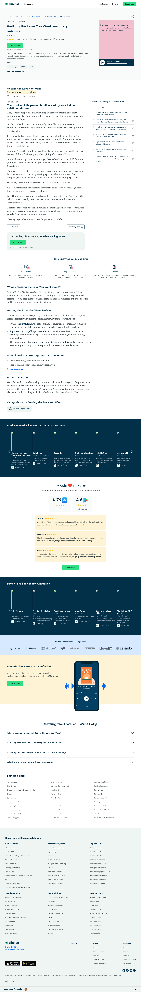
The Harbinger (99, 790)
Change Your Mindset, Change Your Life (21, 790)
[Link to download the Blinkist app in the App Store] (12, 963)
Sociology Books (96, 921)
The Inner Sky (99, 794)
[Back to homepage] (12, 4)
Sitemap (21, 975)
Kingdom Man (55, 790)
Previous (15, 227)
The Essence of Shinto (102, 782)
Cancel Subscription (100, 964)
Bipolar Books (95, 933)
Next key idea (74, 227)
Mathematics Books (12, 909)
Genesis (50, 933)
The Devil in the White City (57, 913)
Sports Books (10, 921)
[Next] (132, 451)
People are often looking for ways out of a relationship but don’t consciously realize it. (113, 128)
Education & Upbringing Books (16, 917)
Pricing (95, 948)
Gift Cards (96, 956)
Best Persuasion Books (98, 883)
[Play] (102, 62)
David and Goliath (54, 925)
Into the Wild (52, 909)
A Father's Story (12, 782)
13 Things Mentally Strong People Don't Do (19, 878)
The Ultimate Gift (100, 806)
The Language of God (101, 798)
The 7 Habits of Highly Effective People (19, 856)
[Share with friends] (132, 16)
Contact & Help (98, 960)
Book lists (73, 948)
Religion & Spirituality (33, 16)
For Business (103, 4)
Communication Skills (55, 883)
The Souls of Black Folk (56, 921)
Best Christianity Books (98, 848)
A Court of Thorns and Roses (58, 898)
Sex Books (9, 925)
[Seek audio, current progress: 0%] (117, 64)
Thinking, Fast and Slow (13, 868)
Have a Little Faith (57, 782)
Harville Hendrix (13, 31)
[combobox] (12, 981)
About (125, 948)
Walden (50, 917)
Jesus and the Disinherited (60, 786)
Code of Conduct (129, 960)
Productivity (52, 856)
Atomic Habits (10, 848)
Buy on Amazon (16, 369)
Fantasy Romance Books (98, 898)
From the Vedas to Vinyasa (16, 814)
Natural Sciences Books (13, 898)
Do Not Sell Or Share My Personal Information (105, 975)
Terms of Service (43, 975)
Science (50, 868)
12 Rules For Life (10, 864)
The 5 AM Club (10, 852)
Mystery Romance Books (99, 913)
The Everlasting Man (101, 786)
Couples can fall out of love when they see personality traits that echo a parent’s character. (113, 121)
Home (9, 16)
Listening (12, 66)
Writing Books (10, 901)
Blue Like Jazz (11, 786)
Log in (117, 4)
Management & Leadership (57, 864)
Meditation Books (11, 905)
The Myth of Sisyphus (55, 929)
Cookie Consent (69, 975)
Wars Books (9, 929)
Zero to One (9, 872)
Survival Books (95, 901)
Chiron (9, 794)
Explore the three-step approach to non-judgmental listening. (110, 143)
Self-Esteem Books (96, 925)
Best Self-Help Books (97, 860)
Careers (126, 952)
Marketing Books (11, 933)
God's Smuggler (13, 818)
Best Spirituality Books (98, 868)
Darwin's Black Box (13, 802)
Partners (126, 956)
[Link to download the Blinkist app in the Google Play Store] (29, 963)
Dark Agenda (11, 798)
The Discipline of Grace (59, 818)
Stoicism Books (10, 913)
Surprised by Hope (57, 802)
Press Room (127, 964)
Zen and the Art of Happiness (104, 818)
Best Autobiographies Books (100, 872)
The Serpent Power (101, 802)
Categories (28, 4)
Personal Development (56, 848)
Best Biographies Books (98, 876)
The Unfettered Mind (101, 810)
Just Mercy (51, 901)
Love (23, 66)
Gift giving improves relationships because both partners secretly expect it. (112, 135)
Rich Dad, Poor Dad (12, 860)
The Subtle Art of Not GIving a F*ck (17, 887)
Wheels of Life (99, 814)
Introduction (100, 107)
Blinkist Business (98, 952)
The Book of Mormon (58, 814)
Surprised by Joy (56, 806)
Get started (129, 4)
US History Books (96, 917)
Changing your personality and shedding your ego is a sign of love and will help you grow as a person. (113, 158)
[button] (70, 733)
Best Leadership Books (98, 864)
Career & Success (54, 860)
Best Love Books (96, 856)
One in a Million (56, 794)
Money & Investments (55, 880)
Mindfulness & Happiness (56, 876)
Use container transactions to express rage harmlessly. (111, 150)
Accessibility (82, 975)
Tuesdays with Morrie (55, 905)
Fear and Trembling (13, 810)
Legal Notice (30, 975)
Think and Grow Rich (12, 883)
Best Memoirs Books (97, 852)
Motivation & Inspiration (56, 872)
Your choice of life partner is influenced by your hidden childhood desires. (113, 113)
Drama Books (94, 905)
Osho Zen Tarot (56, 798)
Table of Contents (14, 71)
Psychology (52, 852)
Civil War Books (95, 909)
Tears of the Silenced (58, 810)
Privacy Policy (56, 975)
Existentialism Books (97, 929)
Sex (32, 66)
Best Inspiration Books (98, 880)
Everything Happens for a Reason (19, 806)
